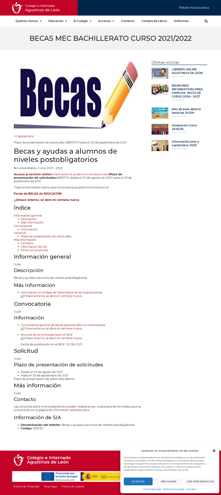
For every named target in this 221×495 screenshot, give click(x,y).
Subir (17, 264)
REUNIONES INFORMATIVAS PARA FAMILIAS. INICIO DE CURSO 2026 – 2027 (187, 91)
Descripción (29, 219)
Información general (28, 215)
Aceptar (138, 481)
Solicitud (20, 233)
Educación (56, 21)
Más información (25, 239)
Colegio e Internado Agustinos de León (49, 460)
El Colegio (81, 21)
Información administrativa (71, 410)
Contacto (127, 21)
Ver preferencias (200, 481)
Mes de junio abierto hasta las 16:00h (186, 111)
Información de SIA (34, 246)
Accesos (104, 21)
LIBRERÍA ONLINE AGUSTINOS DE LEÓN (187, 71)
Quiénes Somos (27, 21)
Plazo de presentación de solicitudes (46, 236)
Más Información (32, 222)
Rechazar (168, 481)
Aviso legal (191, 489)
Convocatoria (23, 226)
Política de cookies (152, 489)
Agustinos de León (42, 8)
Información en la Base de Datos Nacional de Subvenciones (61, 294)
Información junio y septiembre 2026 (185, 143)
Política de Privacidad (173, 489)
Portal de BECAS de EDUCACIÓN (37, 193)
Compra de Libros (154, 21)
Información (29, 229)
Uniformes (181, 21)
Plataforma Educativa (194, 7)
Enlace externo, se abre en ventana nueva (61, 174)
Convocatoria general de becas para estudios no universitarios (63, 326)
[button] (214, 450)
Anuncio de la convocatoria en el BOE (51, 336)
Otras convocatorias (34, 250)
